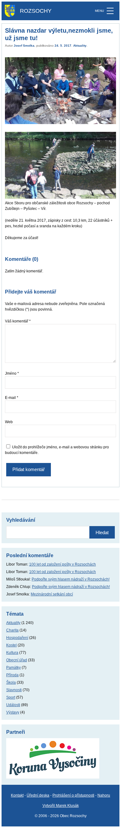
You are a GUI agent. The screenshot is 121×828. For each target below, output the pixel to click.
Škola (11, 682)
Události (13, 705)
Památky (13, 667)
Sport (10, 697)
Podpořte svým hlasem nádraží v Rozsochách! (71, 579)
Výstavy (12, 712)
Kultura (12, 652)
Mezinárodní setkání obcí (52, 594)
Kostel (11, 645)
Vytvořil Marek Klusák (61, 805)
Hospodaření (17, 638)
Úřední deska (38, 795)
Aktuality (80, 45)
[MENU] (110, 11)
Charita (12, 630)
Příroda (12, 675)
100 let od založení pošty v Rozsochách (62, 564)
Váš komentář (18, 321)
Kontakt (17, 795)
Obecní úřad (16, 660)
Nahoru (103, 795)
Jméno (12, 373)
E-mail (11, 397)
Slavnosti (14, 690)
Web (9, 422)
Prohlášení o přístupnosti (73, 795)
